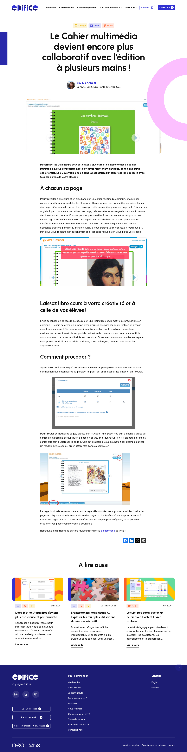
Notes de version (76, 719)
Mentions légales (131, 745)
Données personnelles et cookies (158, 745)
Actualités (131, 7)
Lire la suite (21, 644)
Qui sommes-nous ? (77, 698)
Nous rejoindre (75, 708)
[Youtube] (35, 694)
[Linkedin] (25, 694)
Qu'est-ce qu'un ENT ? (79, 714)
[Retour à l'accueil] (37, 677)
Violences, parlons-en (78, 724)
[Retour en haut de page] (178, 667)
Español (155, 687)
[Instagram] (15, 694)
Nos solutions (74, 687)
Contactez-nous (76, 730)
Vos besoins (74, 682)
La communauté (75, 693)
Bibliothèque (108, 530)
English (154, 682)
